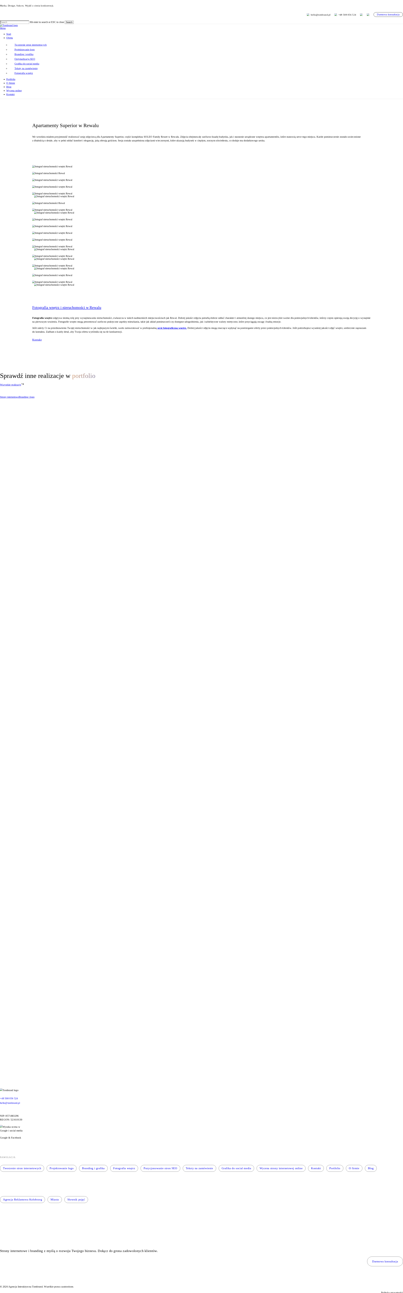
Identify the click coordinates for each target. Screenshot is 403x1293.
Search (69, 22)
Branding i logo (26, 397)
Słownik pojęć (76, 1199)
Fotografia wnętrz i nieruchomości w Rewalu (66, 307)
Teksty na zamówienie (199, 1168)
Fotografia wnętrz (124, 1168)
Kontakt (316, 1168)
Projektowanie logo (62, 1168)
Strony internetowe (9, 397)
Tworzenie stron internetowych (22, 1168)
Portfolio (334, 1168)
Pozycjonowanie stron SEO (160, 1168)
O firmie (354, 1168)
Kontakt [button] (37, 339)
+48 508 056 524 (347, 15)
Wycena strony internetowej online (281, 1168)
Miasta (55, 1199)
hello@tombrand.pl (321, 15)
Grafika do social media (236, 1168)
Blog (371, 1168)
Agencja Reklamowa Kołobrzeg (22, 1199)
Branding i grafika (93, 1168)
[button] (3, 28)
